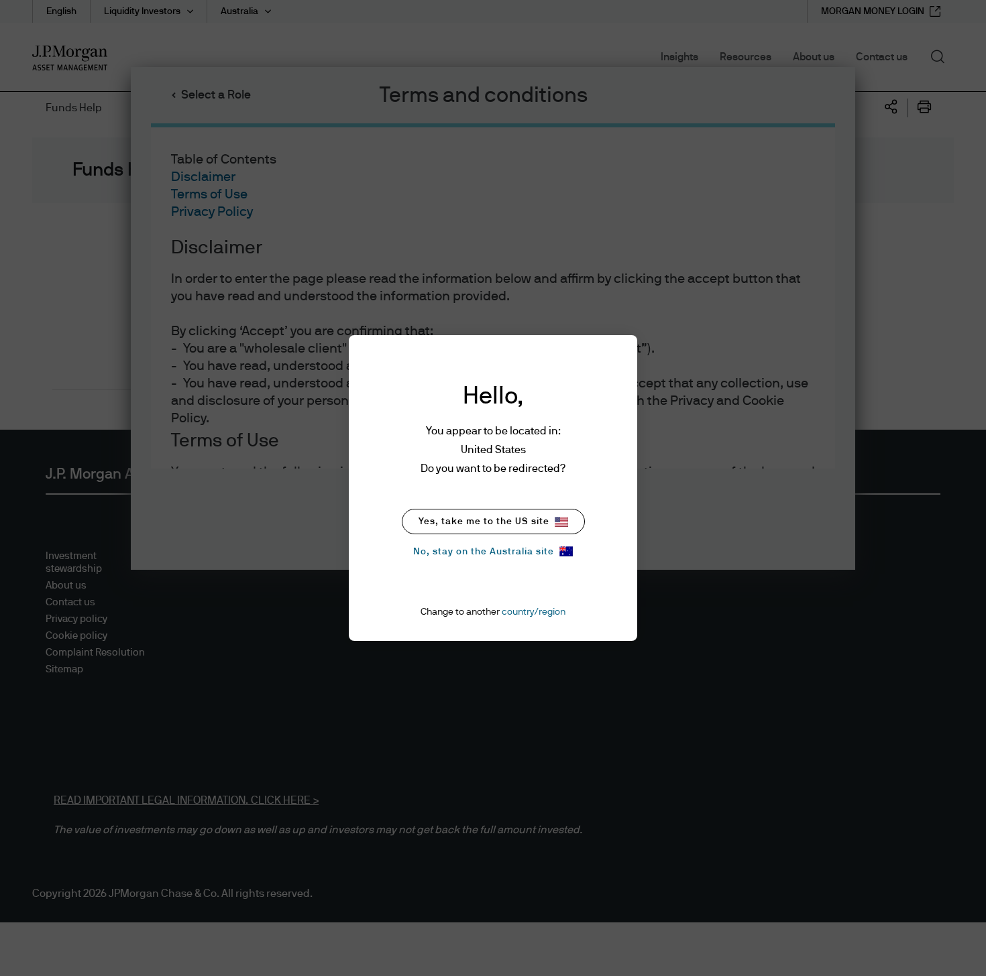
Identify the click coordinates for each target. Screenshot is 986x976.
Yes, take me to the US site (484, 521)
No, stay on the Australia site (483, 551)
